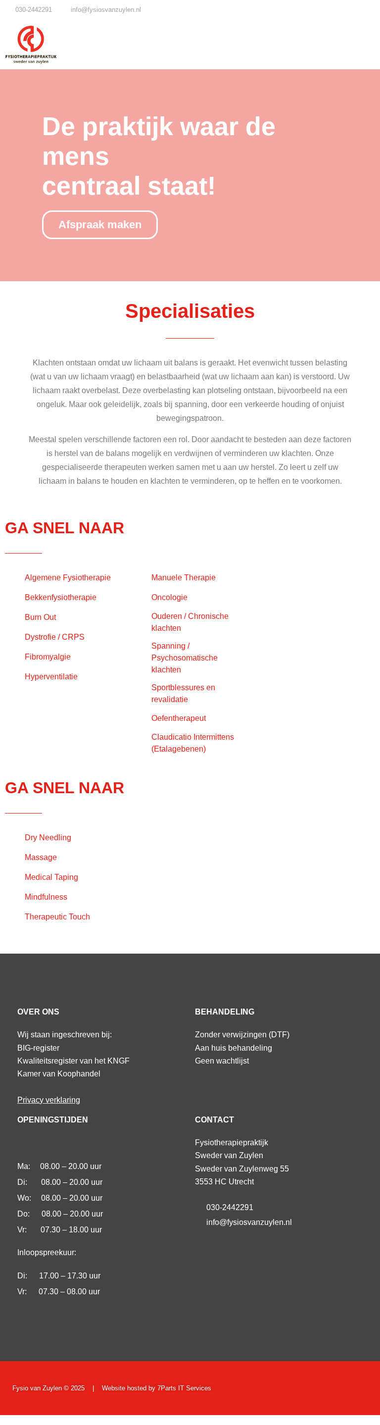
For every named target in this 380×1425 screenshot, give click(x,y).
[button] (365, 44)
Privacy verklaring (48, 1100)
